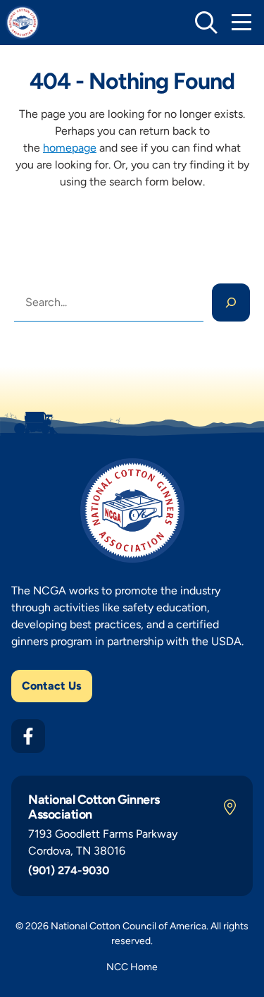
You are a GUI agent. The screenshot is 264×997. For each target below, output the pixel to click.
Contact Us (52, 685)
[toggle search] (206, 22)
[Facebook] (28, 736)
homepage (69, 147)
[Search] (231, 302)
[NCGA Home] (22, 22)
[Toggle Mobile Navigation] (241, 22)
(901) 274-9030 (68, 870)
